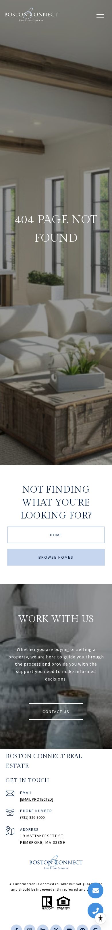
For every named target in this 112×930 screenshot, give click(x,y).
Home (56, 534)
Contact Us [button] (56, 711)
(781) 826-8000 (32, 817)
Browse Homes (56, 557)
